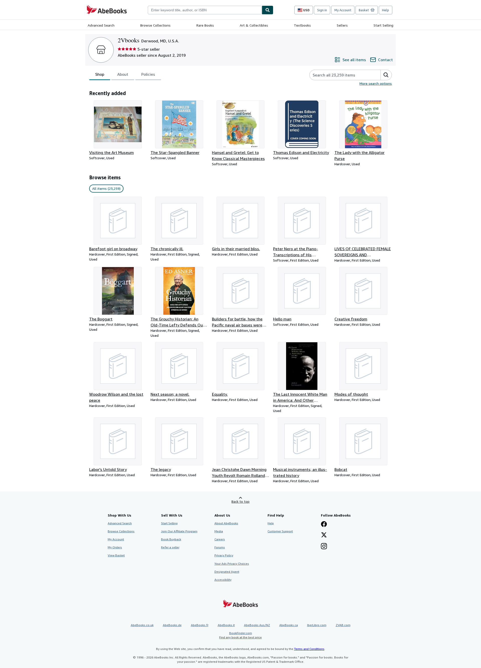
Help (385, 10)
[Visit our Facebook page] (324, 524)
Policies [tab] (148, 74)
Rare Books (205, 25)
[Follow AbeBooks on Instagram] (324, 546)
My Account (342, 10)
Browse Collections (155, 25)
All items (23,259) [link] (106, 188)
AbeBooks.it (226, 625)
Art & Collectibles (254, 25)
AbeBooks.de (172, 625)
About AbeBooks (226, 523)
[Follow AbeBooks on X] (324, 535)
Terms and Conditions (309, 649)
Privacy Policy (223, 555)
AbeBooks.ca (288, 625)
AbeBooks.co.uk (142, 625)
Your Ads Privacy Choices (231, 563)
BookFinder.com (240, 635)
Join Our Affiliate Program (179, 531)
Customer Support (280, 531)
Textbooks (302, 25)
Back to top (240, 501)
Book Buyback (171, 539)
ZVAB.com (343, 625)
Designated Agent (226, 571)
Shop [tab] (99, 74)
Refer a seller (170, 547)
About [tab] (122, 74)
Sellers (342, 25)
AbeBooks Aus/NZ (257, 625)
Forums (219, 547)
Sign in (322, 10)
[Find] (267, 10)
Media (218, 531)
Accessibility (222, 579)
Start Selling (383, 25)
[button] (386, 75)
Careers (219, 539)
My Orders (115, 547)
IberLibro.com (316, 625)
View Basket (116, 555)
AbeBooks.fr (199, 625)
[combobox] (205, 10)
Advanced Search (101, 25)
